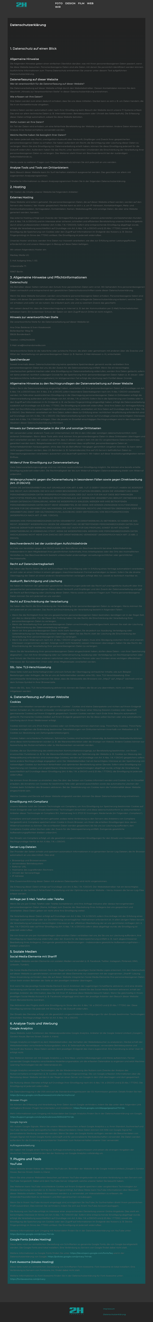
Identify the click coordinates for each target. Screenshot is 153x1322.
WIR (58, 7)
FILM (81, 4)
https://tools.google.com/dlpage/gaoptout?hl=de (99, 1108)
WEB (90, 4)
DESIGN (70, 4)
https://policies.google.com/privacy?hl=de (32, 1234)
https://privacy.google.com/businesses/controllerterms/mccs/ (42, 1095)
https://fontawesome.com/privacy (27, 1279)
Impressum (109, 1309)
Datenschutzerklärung (114, 1314)
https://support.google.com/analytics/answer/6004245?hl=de (42, 1117)
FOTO (59, 4)
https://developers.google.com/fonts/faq (91, 1253)
